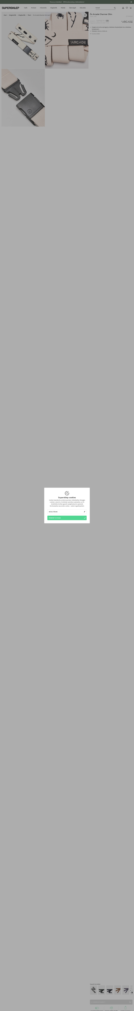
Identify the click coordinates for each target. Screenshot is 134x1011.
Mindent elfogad (55, 518)
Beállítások (53, 512)
